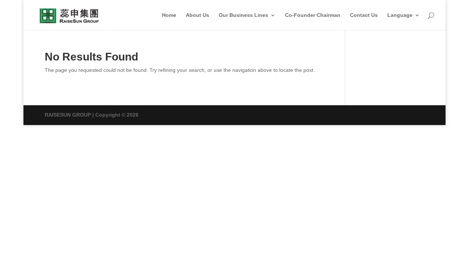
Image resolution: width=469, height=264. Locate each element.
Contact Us (364, 15)
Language (400, 15)
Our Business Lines (243, 15)
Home (169, 15)
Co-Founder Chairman (312, 15)
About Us (197, 15)
